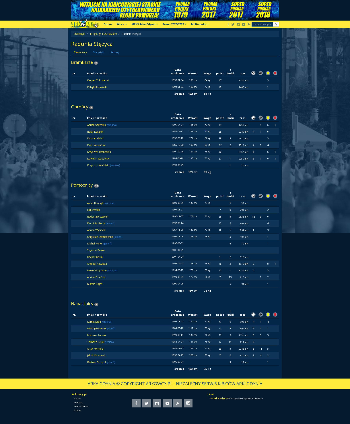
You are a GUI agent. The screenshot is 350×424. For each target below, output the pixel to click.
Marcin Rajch (94, 284)
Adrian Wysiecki (96, 230)
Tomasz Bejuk (96, 342)
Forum (108, 24)
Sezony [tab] (114, 52)
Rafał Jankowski (96, 328)
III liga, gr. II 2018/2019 (103, 33)
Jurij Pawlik (93, 210)
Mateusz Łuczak (96, 335)
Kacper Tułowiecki (98, 80)
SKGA (78, 398)
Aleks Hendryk (95, 203)
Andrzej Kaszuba (97, 263)
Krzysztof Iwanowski (99, 152)
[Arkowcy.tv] (243, 24)
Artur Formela (95, 348)
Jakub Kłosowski (96, 355)
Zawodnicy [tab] (80, 52)
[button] (276, 24)
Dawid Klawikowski (98, 158)
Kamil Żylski (94, 321)
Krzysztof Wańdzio (98, 165)
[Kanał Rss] (248, 24)
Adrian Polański (96, 277)
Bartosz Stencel (96, 362)
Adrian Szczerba (97, 125)
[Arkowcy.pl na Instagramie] (238, 24)
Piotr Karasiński (96, 145)
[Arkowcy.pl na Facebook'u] (228, 24)
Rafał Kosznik (95, 131)
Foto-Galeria (81, 406)
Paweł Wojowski (97, 270)
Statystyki (79, 33)
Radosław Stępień (97, 216)
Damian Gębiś (95, 138)
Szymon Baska (96, 250)
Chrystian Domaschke (100, 236)
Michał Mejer (95, 243)
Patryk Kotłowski (97, 87)
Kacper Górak (95, 257)
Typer (78, 410)
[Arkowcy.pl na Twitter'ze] (233, 24)
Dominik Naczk (96, 223)
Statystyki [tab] (98, 52)
